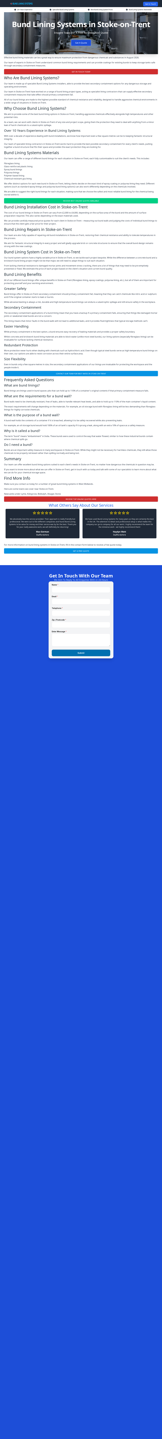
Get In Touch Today (81, 72)
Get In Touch (150, 4)
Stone (58, 493)
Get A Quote (81, 42)
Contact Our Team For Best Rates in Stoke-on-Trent (81, 373)
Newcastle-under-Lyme (15, 493)
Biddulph (42, 493)
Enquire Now (81, 559)
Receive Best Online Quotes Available (81, 201)
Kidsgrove (32, 493)
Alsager (50, 493)
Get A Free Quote (81, 551)
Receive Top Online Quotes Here (81, 499)
